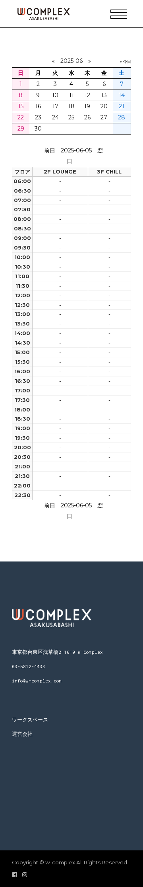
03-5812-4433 (28, 666)
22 (20, 117)
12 (87, 95)
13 (104, 95)
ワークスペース (30, 719)
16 (38, 106)
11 (71, 95)
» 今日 (125, 61)
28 (121, 117)
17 (55, 106)
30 (38, 128)
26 (87, 117)
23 (38, 117)
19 (87, 106)
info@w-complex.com (37, 680)
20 (104, 106)
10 (55, 95)
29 (20, 128)
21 (121, 106)
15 (20, 106)
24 (55, 117)
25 (71, 117)
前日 (49, 150)
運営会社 (22, 734)
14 (122, 95)
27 (103, 117)
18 (71, 106)
